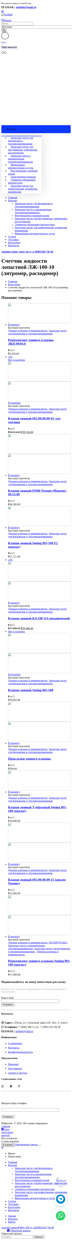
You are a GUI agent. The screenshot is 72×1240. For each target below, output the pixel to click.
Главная (12, 197)
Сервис (13, 252)
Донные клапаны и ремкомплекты (27, 330)
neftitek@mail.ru (26, 7)
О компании (15, 1043)
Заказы (12, 1215)
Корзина (13, 1218)
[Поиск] (3, 30)
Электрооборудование (23, 176)
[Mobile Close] (2, 1147)
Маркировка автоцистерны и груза (20, 166)
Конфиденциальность (20, 1052)
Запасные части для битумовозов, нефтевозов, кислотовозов (23, 149)
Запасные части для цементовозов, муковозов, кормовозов (23, 188)
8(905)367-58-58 (44, 251)
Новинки (13, 1064)
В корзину (14, 324)
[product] (39, 313)
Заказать (38, 1237)
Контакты (13, 245)
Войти (11, 1221)
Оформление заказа (26, 1144)
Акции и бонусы (17, 1072)
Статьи (12, 236)
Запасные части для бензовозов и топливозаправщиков (20, 140)
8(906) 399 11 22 (26, 252)
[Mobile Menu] (2, 11)
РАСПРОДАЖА (58, 942)
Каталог (12, 200)
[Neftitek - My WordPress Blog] (7, 14)
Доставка (13, 239)
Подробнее (14, 402)
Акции (5, 252)
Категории (14, 242)
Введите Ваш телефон (14, 1103)
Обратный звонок (19, 1230)
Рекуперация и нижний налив (32, 215)
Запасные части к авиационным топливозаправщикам (20, 158)
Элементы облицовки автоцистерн (21, 181)
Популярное (15, 1068)
